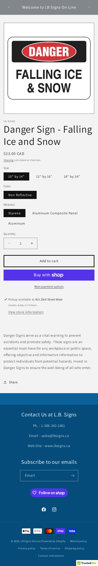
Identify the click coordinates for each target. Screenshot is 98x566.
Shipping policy (74, 548)
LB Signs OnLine (31, 541)
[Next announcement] (89, 7)
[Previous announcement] (9, 7)
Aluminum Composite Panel (55, 213)
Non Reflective (20, 195)
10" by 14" (16, 176)
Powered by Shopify (53, 541)
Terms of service (50, 548)
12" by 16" (44, 176)
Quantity (9, 234)
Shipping (9, 160)
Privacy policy (27, 548)
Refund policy (78, 541)
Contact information (51, 555)
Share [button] (13, 382)
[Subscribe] (73, 475)
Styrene (14, 213)
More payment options (49, 286)
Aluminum (16, 223)
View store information (26, 312)
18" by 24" (72, 176)
